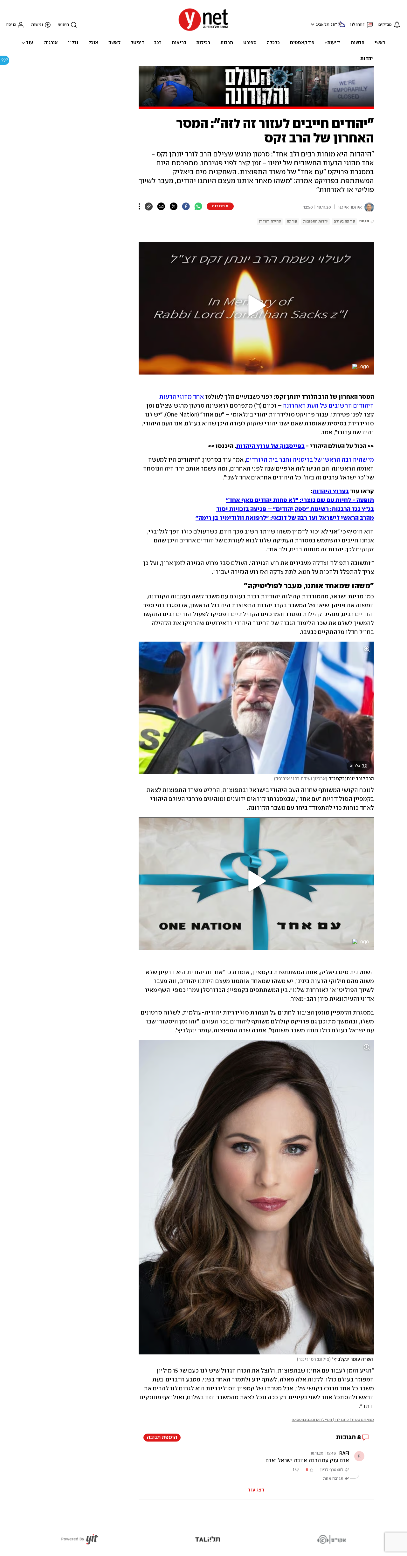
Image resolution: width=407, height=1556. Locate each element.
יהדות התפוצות (315, 221)
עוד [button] (29, 43)
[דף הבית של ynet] (203, 30)
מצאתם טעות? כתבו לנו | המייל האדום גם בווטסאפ (333, 1420)
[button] (311, 24)
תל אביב (322, 24)
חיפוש (63, 24)
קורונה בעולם (344, 221)
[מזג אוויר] (341, 27)
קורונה (292, 221)
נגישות (37, 24)
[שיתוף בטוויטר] (173, 206)
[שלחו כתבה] (161, 206)
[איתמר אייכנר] (368, 207)
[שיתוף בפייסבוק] (186, 206)
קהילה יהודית (270, 221)
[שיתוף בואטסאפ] (198, 206)
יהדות (366, 59)
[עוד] (139, 206)
